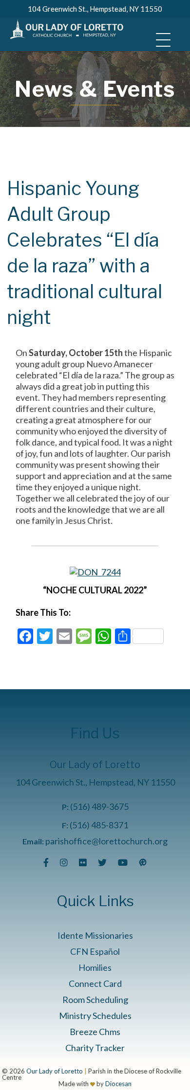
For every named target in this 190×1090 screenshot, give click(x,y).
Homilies (95, 967)
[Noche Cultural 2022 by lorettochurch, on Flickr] (95, 572)
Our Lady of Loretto (54, 1071)
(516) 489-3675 (99, 806)
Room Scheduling (95, 999)
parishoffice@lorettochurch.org (106, 841)
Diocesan (118, 1084)
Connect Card (95, 983)
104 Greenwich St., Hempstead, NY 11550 (95, 8)
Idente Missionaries (95, 935)
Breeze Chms (95, 1031)
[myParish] (143, 862)
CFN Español (95, 951)
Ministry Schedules (95, 1015)
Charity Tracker (95, 1047)
